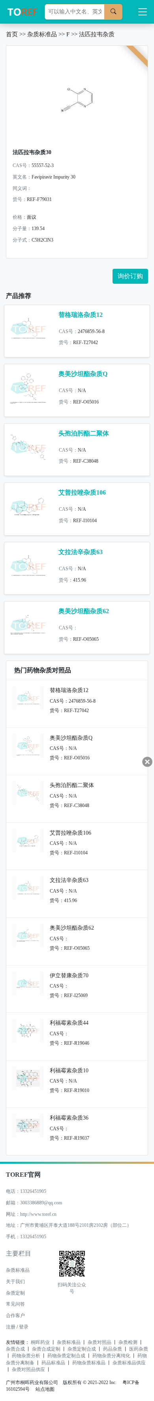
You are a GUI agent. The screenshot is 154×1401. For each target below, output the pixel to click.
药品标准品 (53, 1362)
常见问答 (15, 1304)
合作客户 (15, 1315)
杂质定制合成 (82, 1349)
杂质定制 (15, 1293)
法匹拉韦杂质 (97, 34)
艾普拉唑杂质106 (82, 492)
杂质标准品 (42, 34)
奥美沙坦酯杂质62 (83, 611)
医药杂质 (138, 1349)
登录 (23, 1327)
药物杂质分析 (26, 1355)
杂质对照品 (99, 1342)
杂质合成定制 (46, 1349)
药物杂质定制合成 (66, 1355)
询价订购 (130, 276)
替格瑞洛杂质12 (80, 314)
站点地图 (45, 1389)
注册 (10, 1327)
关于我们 (15, 1281)
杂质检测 (127, 1342)
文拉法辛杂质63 (80, 552)
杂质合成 (15, 1349)
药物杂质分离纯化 (111, 1355)
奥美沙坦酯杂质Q (82, 373)
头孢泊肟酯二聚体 (83, 433)
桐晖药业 (40, 1342)
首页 (12, 34)
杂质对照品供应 (28, 1369)
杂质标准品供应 (129, 1362)
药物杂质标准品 (88, 1362)
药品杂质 (112, 1349)
